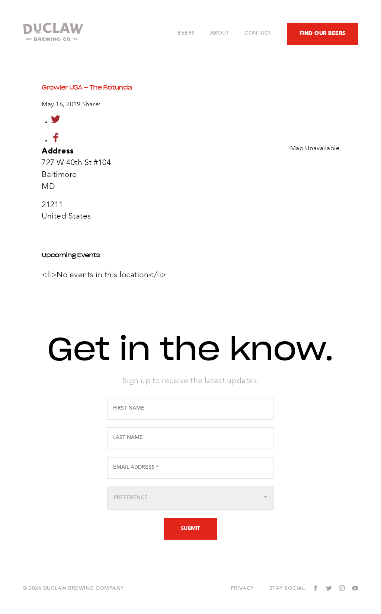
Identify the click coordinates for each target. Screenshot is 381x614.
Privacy (242, 588)
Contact (258, 33)
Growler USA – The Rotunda (87, 87)
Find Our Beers (323, 33)
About (220, 33)
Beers (186, 33)
